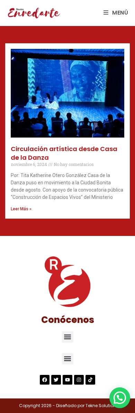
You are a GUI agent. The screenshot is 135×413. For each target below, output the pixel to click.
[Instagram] (79, 380)
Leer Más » (21, 208)
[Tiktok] (90, 380)
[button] (67, 337)
